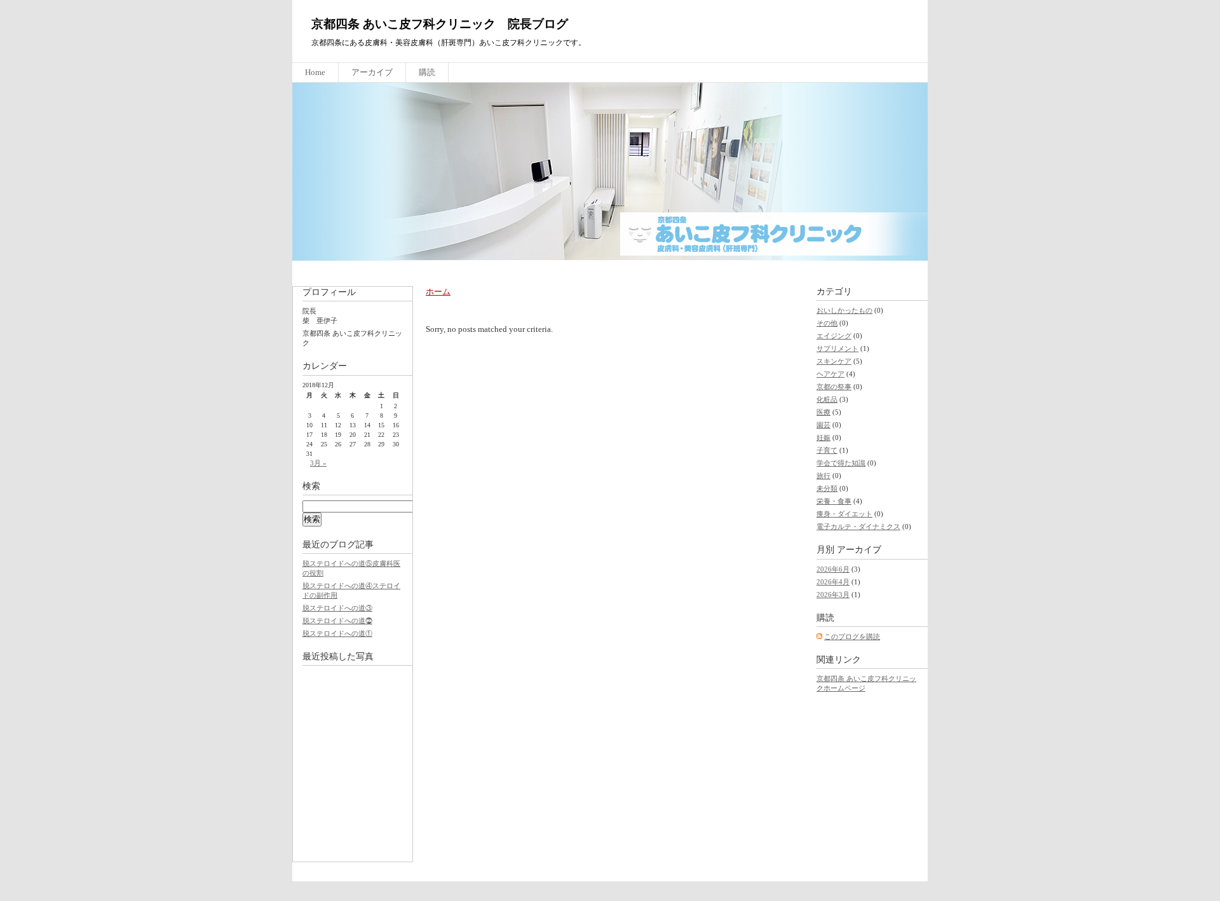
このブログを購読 (852, 636)
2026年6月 (833, 569)
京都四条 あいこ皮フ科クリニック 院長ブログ (439, 24)
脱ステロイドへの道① (337, 633)
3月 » (318, 463)
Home (315, 72)
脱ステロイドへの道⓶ (337, 620)
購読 (427, 72)
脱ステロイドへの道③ (337, 608)
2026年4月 (833, 582)
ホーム (438, 291)
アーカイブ (372, 72)
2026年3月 (833, 594)
